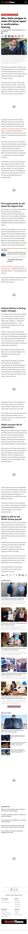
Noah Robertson (11, 259)
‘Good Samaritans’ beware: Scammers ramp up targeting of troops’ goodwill (13, 649)
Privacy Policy (4, 900)
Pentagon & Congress (9, 15)
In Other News (5, 580)
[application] (14, 722)
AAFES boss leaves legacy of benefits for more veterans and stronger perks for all (12, 598)
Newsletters (17, 902)
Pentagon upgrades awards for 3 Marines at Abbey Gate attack (13, 815)
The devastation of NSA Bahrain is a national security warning (13, 821)
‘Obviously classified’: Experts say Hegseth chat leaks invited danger (16, 253)
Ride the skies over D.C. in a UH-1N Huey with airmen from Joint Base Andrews (12, 731)
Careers (17, 913)
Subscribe (17, 900)
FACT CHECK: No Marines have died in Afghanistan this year (12, 831)
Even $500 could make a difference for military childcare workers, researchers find (13, 697)
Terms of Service (5, 902)
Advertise (3, 911)
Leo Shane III (10, 261)
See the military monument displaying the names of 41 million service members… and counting (19, 744)
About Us (17, 911)
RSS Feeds (17, 904)
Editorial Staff (4, 916)
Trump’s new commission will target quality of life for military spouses (14, 624)
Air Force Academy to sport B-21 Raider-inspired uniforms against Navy (18, 736)
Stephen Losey (19, 259)
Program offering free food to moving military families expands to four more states (14, 674)
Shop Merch (18, 906)
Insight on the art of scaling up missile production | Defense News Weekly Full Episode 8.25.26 (18, 751)
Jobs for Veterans (19, 914)
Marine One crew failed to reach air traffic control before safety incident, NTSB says (12, 826)
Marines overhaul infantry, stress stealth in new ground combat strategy (13, 810)
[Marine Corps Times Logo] (10, 2)
